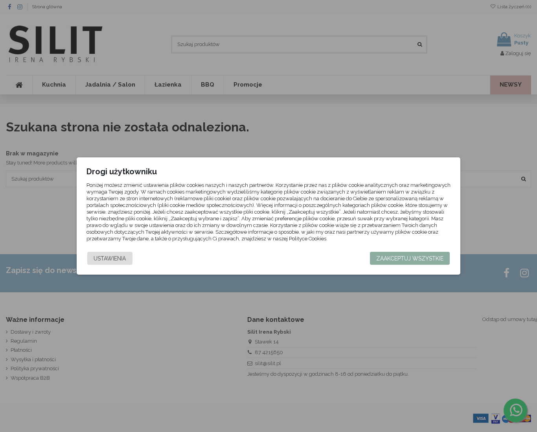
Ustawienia (110, 258)
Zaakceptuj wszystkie (409, 258)
